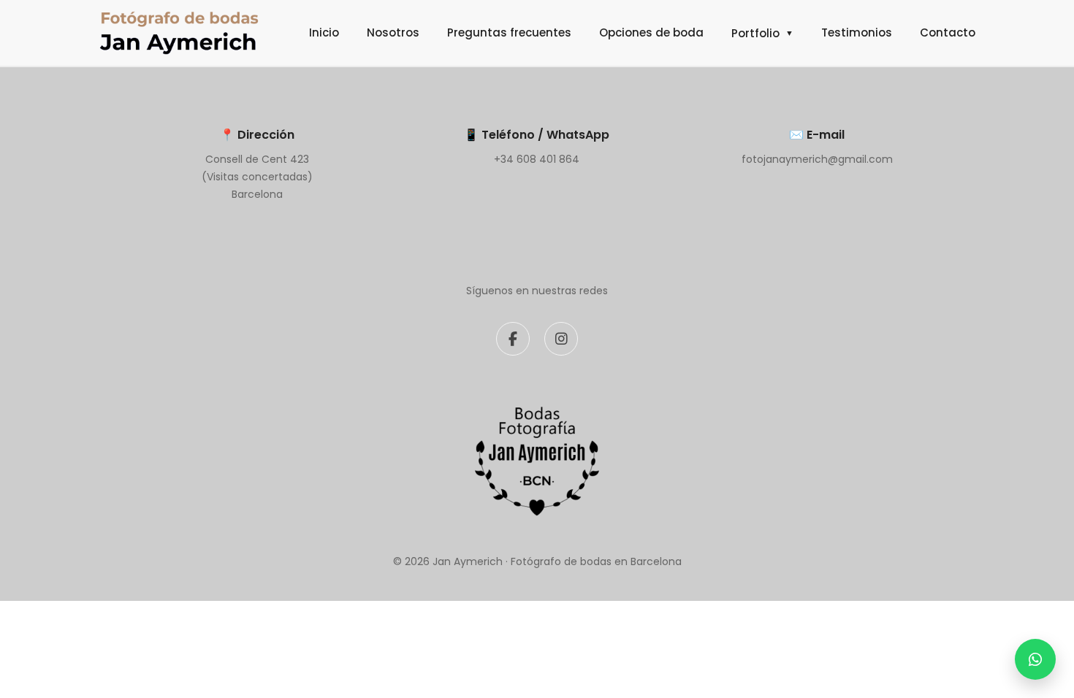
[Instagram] (561, 339)
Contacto (947, 32)
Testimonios (856, 32)
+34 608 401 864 (536, 159)
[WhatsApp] (1035, 659)
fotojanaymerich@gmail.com (817, 159)
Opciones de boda (651, 32)
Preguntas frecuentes (509, 32)
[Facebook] (513, 339)
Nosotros (393, 32)
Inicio (324, 32)
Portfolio (762, 33)
